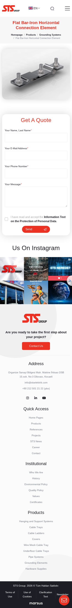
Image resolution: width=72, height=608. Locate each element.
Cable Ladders (36, 533)
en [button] (36, 8)
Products (36, 423)
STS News (36, 441)
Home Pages (36, 417)
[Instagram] (27, 398)
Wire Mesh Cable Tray (36, 545)
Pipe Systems (36, 556)
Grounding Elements (36, 562)
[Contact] (64, 600)
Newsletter (63, 594)
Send (29, 229)
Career (36, 447)
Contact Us (36, 345)
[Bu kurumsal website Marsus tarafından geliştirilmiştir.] (36, 603)
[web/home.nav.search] (52, 8)
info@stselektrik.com (36, 382)
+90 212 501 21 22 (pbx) (36, 388)
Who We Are (36, 472)
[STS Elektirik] (11, 8)
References (36, 429)
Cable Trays (36, 527)
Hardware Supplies (36, 568)
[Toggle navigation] (67, 8)
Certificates (36, 502)
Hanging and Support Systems (36, 521)
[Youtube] (44, 398)
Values (36, 496)
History (36, 478)
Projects (36, 435)
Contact (36, 453)
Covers (36, 539)
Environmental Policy (36, 484)
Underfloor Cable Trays (36, 551)
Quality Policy (36, 490)
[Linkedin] (35, 398)
